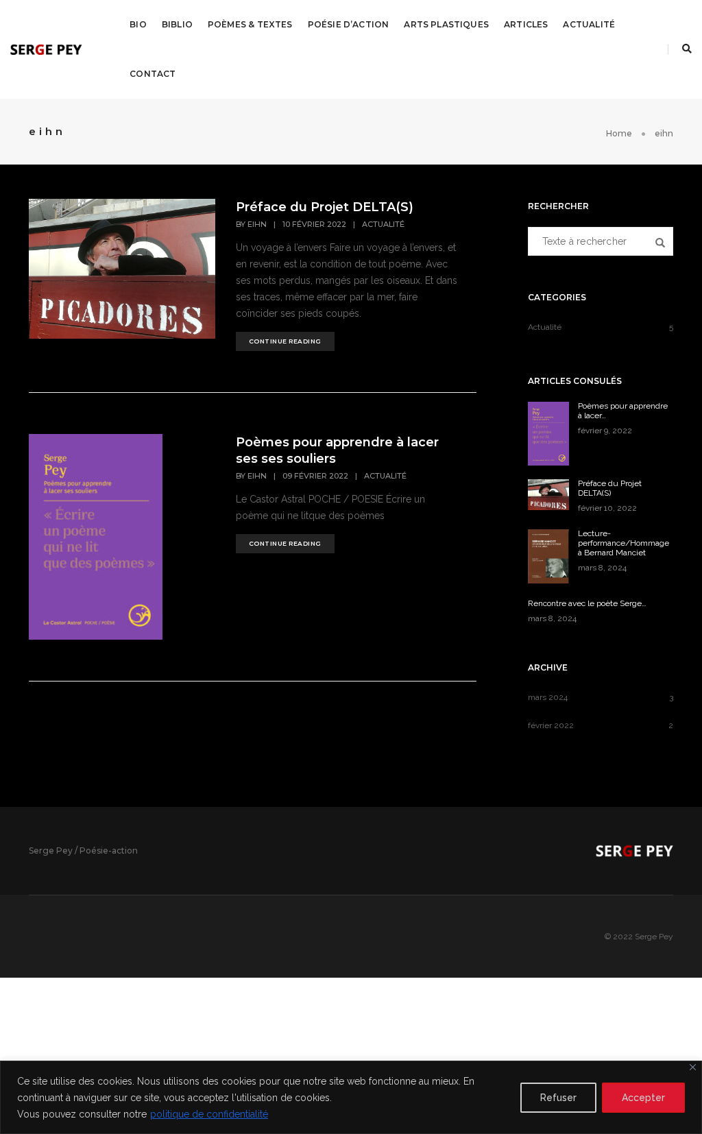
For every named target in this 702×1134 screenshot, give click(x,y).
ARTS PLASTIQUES (446, 24)
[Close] (693, 1067)
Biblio (177, 24)
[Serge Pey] (46, 48)
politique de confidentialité (209, 1114)
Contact (153, 74)
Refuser (558, 1097)
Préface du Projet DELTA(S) (324, 207)
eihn (257, 224)
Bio (138, 24)
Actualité (589, 24)
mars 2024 (548, 697)
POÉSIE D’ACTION (348, 24)
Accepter (643, 1097)
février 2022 (551, 725)
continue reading (285, 341)
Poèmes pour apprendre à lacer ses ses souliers (337, 450)
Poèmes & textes (250, 24)
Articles (526, 24)
